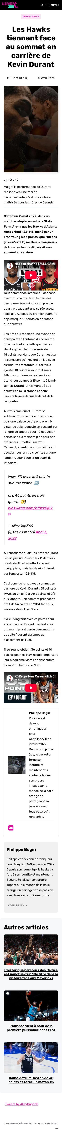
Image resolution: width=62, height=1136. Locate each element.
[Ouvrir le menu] (57, 1128)
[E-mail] (10, 829)
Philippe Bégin (17, 78)
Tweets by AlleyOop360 (21, 1104)
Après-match (31, 16)
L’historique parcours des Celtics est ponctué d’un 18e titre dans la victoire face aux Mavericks (31, 974)
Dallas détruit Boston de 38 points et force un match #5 (31, 1080)
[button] (42, 5)
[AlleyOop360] (10, 5)
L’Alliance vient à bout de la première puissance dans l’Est (31, 1028)
